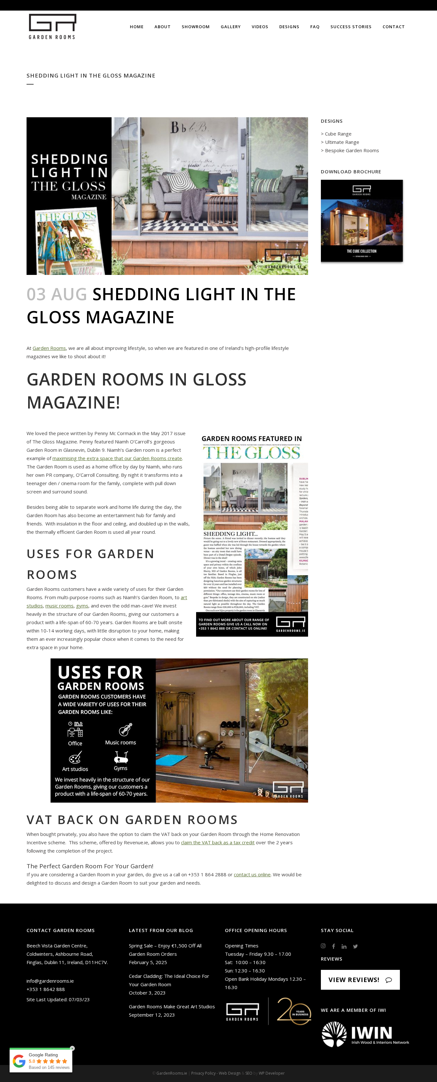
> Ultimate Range (340, 142)
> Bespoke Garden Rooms (350, 150)
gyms (82, 605)
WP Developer (272, 1073)
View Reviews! (354, 979)
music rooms (59, 605)
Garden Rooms (49, 348)
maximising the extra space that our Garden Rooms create (117, 458)
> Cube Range (336, 133)
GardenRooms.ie (171, 1073)
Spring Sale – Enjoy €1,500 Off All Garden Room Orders (165, 949)
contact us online (252, 874)
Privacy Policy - (205, 1073)
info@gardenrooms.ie (50, 981)
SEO (248, 1073)
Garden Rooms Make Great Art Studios (172, 1006)
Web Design (230, 1073)
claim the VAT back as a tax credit (218, 842)
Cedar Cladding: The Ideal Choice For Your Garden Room (169, 980)
